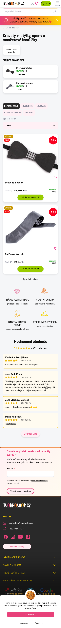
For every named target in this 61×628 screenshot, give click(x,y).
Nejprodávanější (12, 113)
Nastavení (24, 623)
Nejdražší (41, 106)
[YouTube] (20, 536)
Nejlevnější (27, 106)
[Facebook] (5, 536)
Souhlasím (32, 614)
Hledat (54, 11)
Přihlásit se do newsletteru (20, 491)
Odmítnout (39, 623)
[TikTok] (27, 536)
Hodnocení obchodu (30, 341)
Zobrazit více (30, 433)
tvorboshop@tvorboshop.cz (21, 523)
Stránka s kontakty (17, 547)
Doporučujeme (11, 106)
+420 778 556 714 (17, 529)
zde (34, 608)
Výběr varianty (29, 197)
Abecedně (28, 113)
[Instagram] (12, 536)
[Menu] (57, 3)
